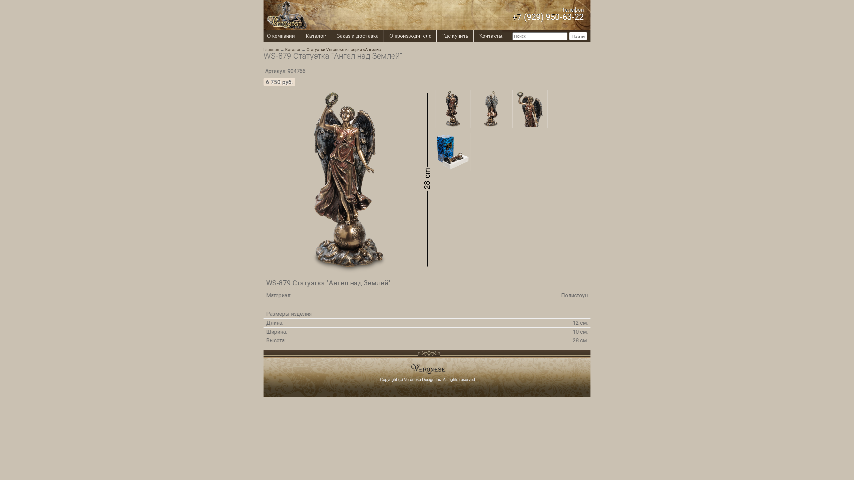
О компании (281, 36)
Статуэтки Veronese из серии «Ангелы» (344, 49)
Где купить (455, 36)
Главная (271, 49)
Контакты (490, 36)
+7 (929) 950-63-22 (548, 17)
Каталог (316, 36)
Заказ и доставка (358, 36)
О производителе (410, 36)
